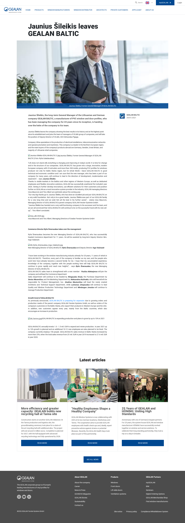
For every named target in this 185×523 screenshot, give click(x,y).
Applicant (136, 10)
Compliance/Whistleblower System (154, 512)
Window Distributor (83, 10)
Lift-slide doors (116, 490)
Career (77, 486)
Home (28, 10)
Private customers (119, 10)
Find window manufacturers (157, 501)
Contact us (79, 505)
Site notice (118, 512)
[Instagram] (19, 497)
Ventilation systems (118, 494)
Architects (101, 10)
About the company (82, 483)
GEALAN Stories (81, 498)
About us (149, 10)
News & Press (80, 490)
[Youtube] (24, 497)
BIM (147, 486)
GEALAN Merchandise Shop (157, 498)
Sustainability (80, 501)
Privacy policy (131, 512)
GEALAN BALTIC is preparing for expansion (66, 301)
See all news (92, 459)
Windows (114, 483)
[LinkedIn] (29, 497)
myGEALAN (163, 3)
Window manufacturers (59, 10)
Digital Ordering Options (155, 494)
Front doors (115, 486)
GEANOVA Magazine (83, 494)
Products (39, 10)
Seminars (149, 490)
